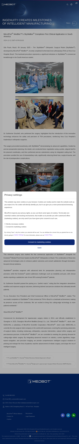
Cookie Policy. (49, 235)
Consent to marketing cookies (16, 227)
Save (39, 248)
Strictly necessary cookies (15, 224)
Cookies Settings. (18, 235)
